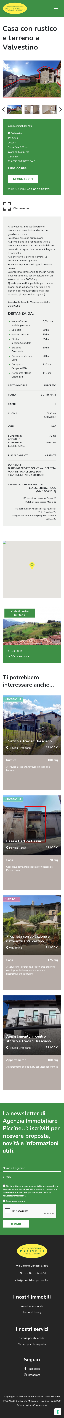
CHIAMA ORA (29, 189)
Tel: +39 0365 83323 (32, 1273)
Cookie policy (40, 1405)
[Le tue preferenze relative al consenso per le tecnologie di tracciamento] (57, 1411)
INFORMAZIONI (22, 179)
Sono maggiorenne (15, 1201)
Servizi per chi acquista (32, 1344)
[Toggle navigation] (56, 8)
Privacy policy (24, 1405)
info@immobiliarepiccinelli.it (32, 1280)
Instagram (34, 1375)
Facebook (34, 1369)
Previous (3, 109)
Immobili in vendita (32, 1306)
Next (60, 109)
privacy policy (49, 1186)
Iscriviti (16, 1224)
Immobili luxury (32, 1312)
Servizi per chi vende (32, 1338)
